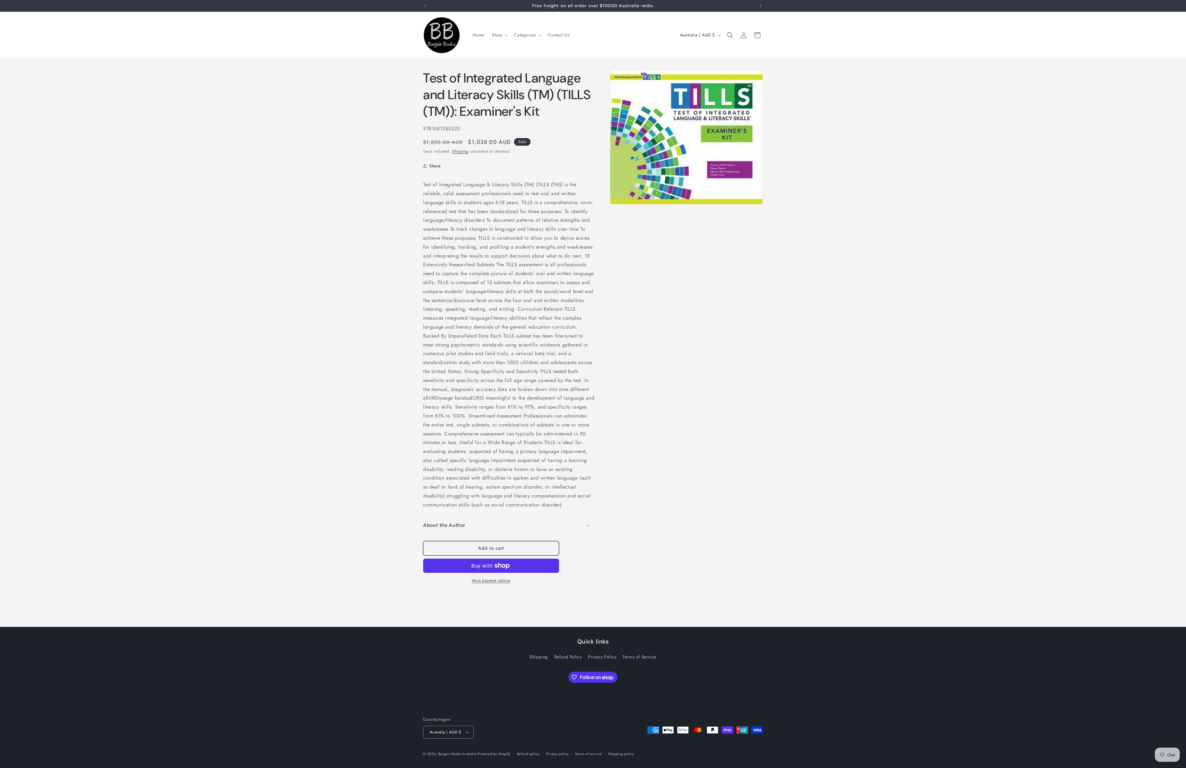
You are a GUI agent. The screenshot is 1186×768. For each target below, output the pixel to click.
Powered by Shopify (494, 753)
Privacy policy (557, 753)
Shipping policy (621, 753)
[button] (499, 34)
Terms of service (588, 753)
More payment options (491, 580)
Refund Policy (568, 657)
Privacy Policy (602, 657)
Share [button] (435, 166)
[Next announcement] (761, 6)
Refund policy (528, 753)
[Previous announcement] (425, 6)
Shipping (460, 151)
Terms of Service (639, 657)
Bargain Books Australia (457, 753)
